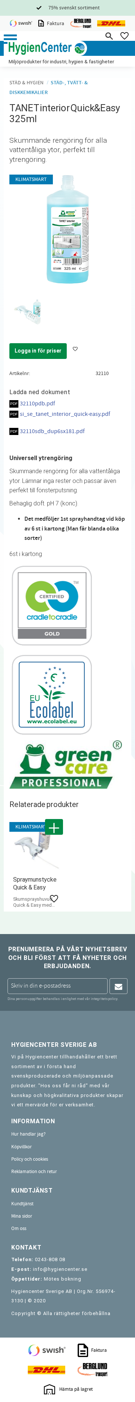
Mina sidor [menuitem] (21, 1216)
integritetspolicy (104, 999)
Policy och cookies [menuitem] (29, 1159)
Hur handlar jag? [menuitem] (28, 1134)
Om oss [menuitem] (18, 1229)
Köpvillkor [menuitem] (21, 1147)
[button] (10, 39)
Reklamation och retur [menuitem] (34, 1172)
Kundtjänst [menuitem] (22, 1204)
